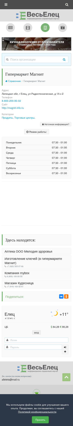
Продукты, (8, 117)
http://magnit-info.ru (13, 108)
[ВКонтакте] (61, 296)
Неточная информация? (56, 124)
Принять (40, 419)
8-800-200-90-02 (11, 100)
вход (36, 332)
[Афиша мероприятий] (27, 27)
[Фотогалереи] (62, 27)
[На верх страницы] (66, 377)
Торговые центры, (24, 117)
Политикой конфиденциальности (37, 411)
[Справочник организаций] (45, 27)
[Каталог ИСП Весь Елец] (36, 14)
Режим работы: (38, 131)
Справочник (14, 81)
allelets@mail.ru (11, 379)
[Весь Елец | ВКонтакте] (36, 392)
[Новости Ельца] (10, 27)
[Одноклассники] (66, 296)
